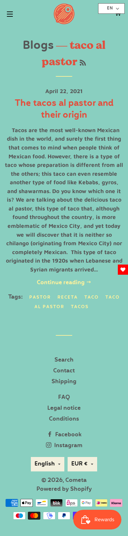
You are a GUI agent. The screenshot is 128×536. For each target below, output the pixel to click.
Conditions (64, 419)
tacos (80, 307)
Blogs (38, 45)
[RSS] (82, 63)
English (44, 464)
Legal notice (64, 408)
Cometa (76, 480)
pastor (40, 297)
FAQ (64, 397)
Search (64, 360)
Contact (64, 371)
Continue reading (61, 283)
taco (91, 297)
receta (67, 297)
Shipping (64, 382)
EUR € (79, 464)
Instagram (67, 445)
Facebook (67, 435)
